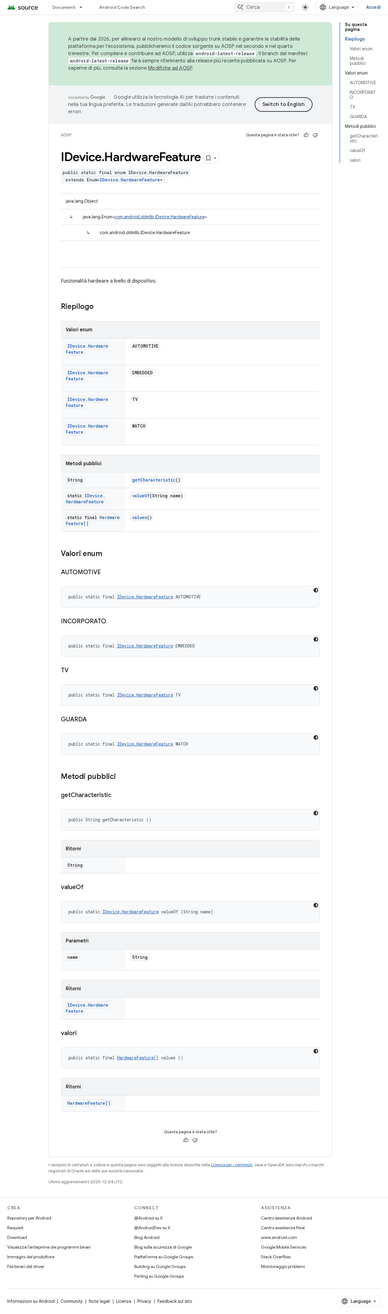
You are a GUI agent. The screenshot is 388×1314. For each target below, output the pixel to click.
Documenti (63, 7)
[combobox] (264, 7)
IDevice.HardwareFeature (130, 180)
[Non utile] (315, 135)
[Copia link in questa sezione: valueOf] (90, 887)
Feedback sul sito (174, 1301)
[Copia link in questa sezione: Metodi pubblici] (122, 777)
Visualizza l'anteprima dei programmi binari (49, 1247)
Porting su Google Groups (159, 1276)
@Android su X (148, 1218)
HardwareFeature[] (138, 1058)
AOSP (66, 134)
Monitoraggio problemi (283, 1266)
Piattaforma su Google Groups (163, 1256)
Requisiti (15, 1227)
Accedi (373, 7)
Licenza (123, 1301)
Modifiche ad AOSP (170, 68)
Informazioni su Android (31, 1301)
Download (17, 1237)
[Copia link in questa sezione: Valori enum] (108, 554)
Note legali (99, 1301)
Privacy (144, 1301)
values (139, 517)
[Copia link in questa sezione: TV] (75, 670)
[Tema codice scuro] (315, 590)
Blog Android (146, 1237)
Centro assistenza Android (286, 1218)
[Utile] (306, 135)
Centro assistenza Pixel (283, 1227)
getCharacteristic (154, 480)
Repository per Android (29, 1218)
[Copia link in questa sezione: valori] (83, 1033)
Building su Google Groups (160, 1266)
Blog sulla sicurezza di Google (163, 1247)
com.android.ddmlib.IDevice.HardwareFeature (159, 217)
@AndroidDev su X (152, 1227)
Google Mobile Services (283, 1247)
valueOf (141, 495)
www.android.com (279, 1237)
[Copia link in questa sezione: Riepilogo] (100, 307)
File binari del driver (25, 1266)
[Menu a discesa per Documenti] (83, 7)
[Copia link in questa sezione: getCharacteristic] (117, 795)
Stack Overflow (276, 1256)
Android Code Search (122, 7)
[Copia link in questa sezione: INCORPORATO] (112, 621)
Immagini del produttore (30, 1256)
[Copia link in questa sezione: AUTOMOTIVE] (107, 572)
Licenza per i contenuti (232, 1164)
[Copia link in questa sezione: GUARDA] (93, 719)
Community (72, 1301)
